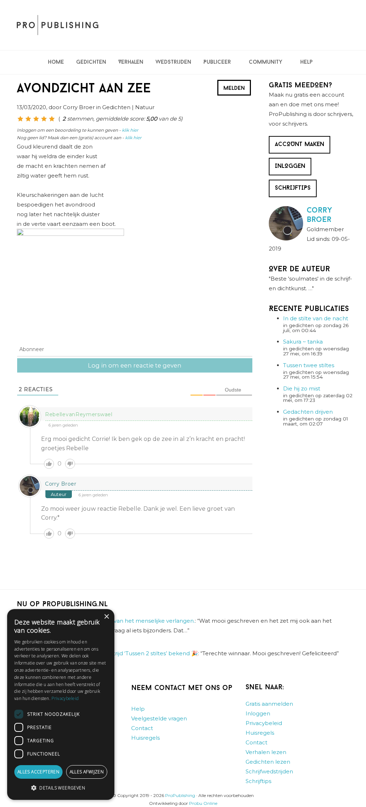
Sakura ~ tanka (303, 341)
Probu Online (203, 803)
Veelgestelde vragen (159, 718)
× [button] (106, 616)
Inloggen (258, 713)
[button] (60, 788)
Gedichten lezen (268, 761)
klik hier (130, 130)
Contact (142, 728)
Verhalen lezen (266, 752)
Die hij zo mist (301, 388)
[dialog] (60, 704)
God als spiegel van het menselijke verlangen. (133, 620)
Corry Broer (60, 484)
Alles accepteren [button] (38, 772)
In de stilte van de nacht (315, 318)
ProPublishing (180, 795)
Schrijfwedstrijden (269, 771)
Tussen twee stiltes (308, 365)
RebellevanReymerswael (79, 414)
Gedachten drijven (308, 411)
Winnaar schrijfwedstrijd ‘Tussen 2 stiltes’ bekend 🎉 (128, 653)
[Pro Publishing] (57, 25)
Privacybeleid (264, 723)
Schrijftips (258, 781)
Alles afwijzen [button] (87, 772)
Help (138, 708)
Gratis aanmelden (269, 703)
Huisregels (145, 737)
